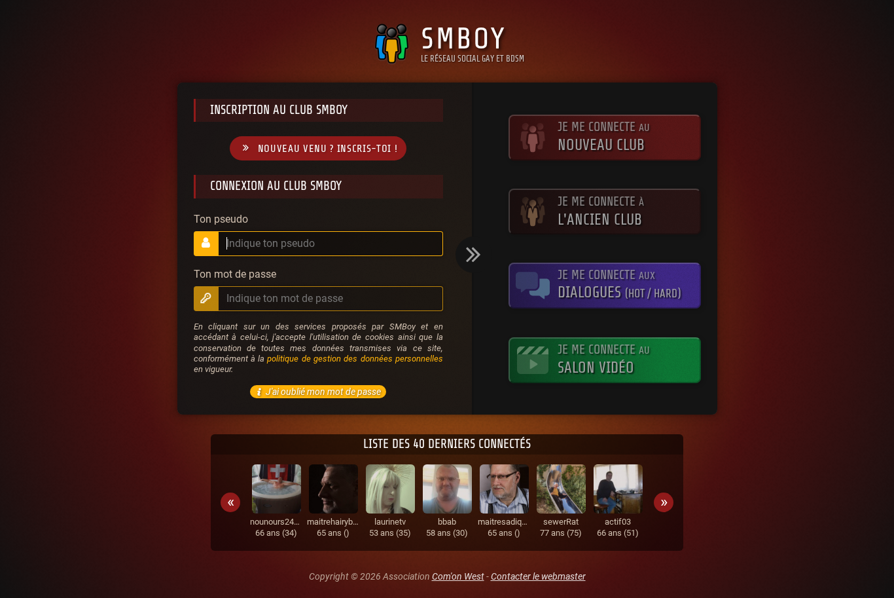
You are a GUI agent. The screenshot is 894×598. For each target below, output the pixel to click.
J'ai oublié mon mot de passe (323, 391)
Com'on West (458, 576)
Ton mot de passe (235, 274)
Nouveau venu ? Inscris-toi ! (328, 149)
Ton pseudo (221, 219)
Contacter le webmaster (538, 576)
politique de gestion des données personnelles (354, 359)
